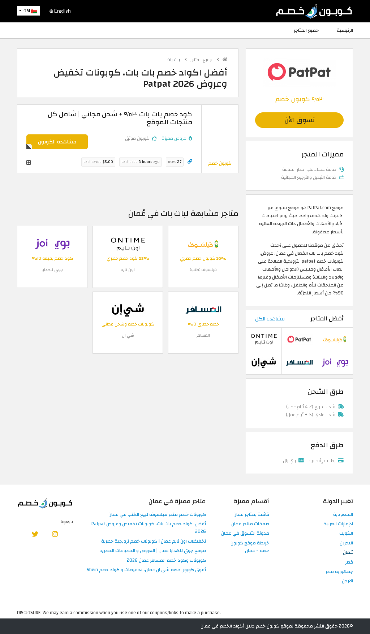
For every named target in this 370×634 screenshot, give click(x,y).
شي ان (128, 335)
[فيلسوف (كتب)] (203, 244)
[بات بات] (299, 72)
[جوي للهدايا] (52, 244)
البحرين (346, 543)
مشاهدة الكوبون (57, 142)
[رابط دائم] (190, 162)
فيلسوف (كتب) (203, 269)
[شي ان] (128, 309)
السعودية (343, 515)
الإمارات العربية (338, 524)
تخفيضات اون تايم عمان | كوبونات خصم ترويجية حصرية (153, 541)
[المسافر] (203, 309)
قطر (349, 562)
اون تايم (128, 269)
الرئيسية (345, 30)
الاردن (347, 581)
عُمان (348, 553)
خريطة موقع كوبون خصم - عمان (250, 547)
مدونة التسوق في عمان (245, 534)
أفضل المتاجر (327, 318)
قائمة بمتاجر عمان (251, 515)
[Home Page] (314, 11)
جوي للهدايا (52, 269)
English (62, 11)
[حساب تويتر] (35, 534)
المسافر (203, 335)
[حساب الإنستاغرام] (55, 534)
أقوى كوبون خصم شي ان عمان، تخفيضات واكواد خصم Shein (146, 570)
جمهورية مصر (339, 572)
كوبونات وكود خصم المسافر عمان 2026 (166, 561)
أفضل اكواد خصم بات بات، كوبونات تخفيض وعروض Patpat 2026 (148, 528)
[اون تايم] (128, 244)
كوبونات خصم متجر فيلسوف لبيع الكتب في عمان (157, 515)
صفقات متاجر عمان (250, 524)
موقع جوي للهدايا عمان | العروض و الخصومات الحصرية (152, 551)
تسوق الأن (299, 120)
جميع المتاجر (306, 30)
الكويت (346, 534)
